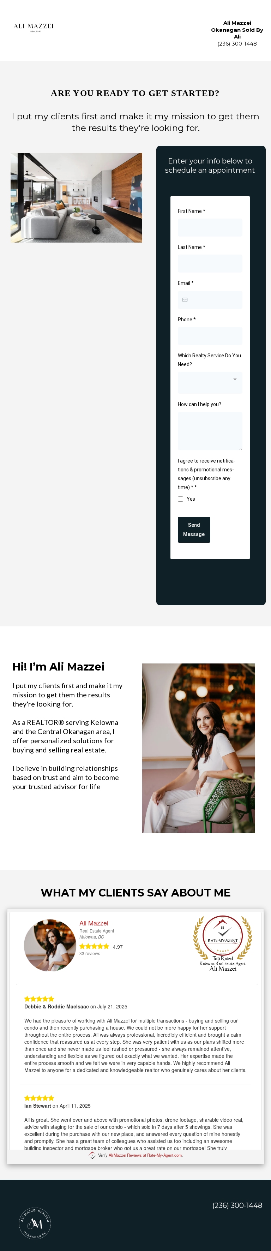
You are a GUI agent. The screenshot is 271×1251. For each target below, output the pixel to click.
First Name (191, 211)
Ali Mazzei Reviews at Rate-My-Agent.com (145, 1155)
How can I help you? (199, 404)
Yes (191, 499)
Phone (187, 319)
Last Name (191, 247)
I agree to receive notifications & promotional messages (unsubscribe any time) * (206, 474)
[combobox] (210, 383)
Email (186, 283)
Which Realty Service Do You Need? (209, 360)
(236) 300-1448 (237, 1205)
